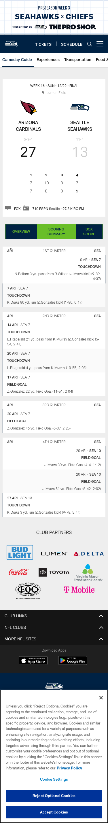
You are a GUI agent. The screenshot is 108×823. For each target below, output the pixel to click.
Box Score (89, 231)
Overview (21, 231)
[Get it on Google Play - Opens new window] (73, 663)
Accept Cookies (54, 812)
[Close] (101, 697)
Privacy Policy (69, 768)
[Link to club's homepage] (11, 41)
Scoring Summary (56, 231)
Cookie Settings (54, 779)
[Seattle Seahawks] (54, 687)
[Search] (89, 44)
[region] (54, 756)
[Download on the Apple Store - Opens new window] (33, 661)
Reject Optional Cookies (54, 795)
